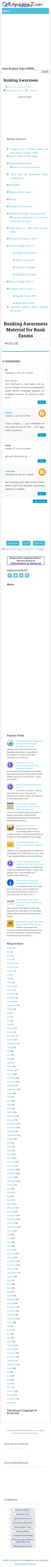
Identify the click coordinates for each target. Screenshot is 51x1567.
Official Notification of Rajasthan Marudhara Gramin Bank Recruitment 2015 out (29, 744)
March (9, 959)
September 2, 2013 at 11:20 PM (19, 373)
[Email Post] (6, 343)
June (9, 1017)
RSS (27, 575)
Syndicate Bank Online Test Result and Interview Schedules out (29, 845)
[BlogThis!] (11, 343)
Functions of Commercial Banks (26, 167)
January (10, 990)
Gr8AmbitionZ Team (26, 1564)
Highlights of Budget (26, 274)
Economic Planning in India (23, 238)
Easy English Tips (22, 1527)
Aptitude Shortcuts (23, 1518)
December (11, 994)
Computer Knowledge (23, 1535)
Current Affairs (23, 1531)
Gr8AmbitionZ (15, 1560)
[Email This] (8, 343)
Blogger (35, 1433)
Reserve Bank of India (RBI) (23, 156)
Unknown (10, 471)
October (10, 971)
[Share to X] (14, 343)
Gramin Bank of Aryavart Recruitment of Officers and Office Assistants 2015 (27, 806)
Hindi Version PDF (25, 260)
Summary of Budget (26, 267)
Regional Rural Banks (20, 192)
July (8, 974)
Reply (42, 402)
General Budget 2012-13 (21, 245)
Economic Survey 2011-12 (22, 288)
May (8, 952)
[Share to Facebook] (16, 343)
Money (12, 199)
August (10, 948)
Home (26, 543)
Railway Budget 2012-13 (21, 281)
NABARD (14, 185)
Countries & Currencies (21, 206)
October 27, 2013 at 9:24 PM (17, 448)
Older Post (39, 543)
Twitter (15, 575)
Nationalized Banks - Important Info (27, 213)
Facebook (10, 575)
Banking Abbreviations (20, 163)
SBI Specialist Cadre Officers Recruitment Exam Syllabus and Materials (29, 902)
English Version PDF (26, 253)
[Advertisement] (25, 40)
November (11, 967)
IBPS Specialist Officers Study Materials (23, 1541)
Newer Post (13, 543)
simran (8, 412)
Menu (6, 10)
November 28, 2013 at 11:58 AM (19, 474)
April (9, 955)
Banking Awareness (14, 90)
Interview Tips (22, 1514)
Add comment (40, 501)
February (10, 986)
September (11, 963)
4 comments (33, 90)
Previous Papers (22, 1510)
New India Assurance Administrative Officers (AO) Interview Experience (27, 765)
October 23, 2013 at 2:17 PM (17, 416)
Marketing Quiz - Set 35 (25, 826)
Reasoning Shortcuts (23, 1523)
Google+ (21, 575)
